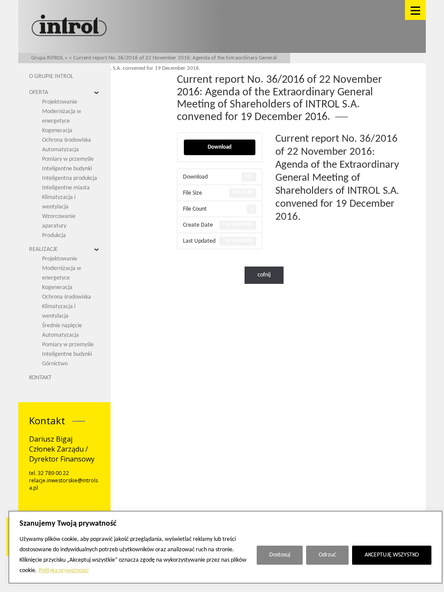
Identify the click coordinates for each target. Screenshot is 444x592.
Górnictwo (55, 364)
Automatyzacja (60, 149)
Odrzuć (327, 555)
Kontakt (40, 377)
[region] (225, 547)
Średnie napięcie (62, 325)
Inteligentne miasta (66, 188)
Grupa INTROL (47, 58)
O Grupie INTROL (51, 76)
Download (220, 147)
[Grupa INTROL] (69, 26)
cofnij (264, 275)
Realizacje (43, 249)
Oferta (38, 92)
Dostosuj (279, 555)
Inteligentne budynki (67, 169)
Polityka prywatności (63, 570)
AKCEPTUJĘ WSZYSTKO (392, 555)
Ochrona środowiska (66, 140)
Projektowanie (59, 102)
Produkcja (54, 235)
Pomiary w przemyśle (68, 159)
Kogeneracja (57, 130)
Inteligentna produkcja (69, 178)
